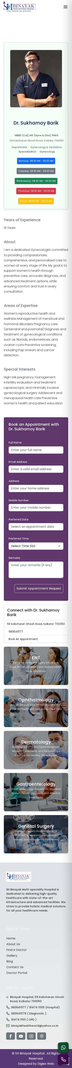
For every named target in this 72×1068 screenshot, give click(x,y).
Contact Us (14, 967)
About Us (13, 944)
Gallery (11, 955)
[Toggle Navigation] (65, 7)
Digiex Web (45, 1063)
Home (10, 938)
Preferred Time (19, 539)
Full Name (15, 442)
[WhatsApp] (63, 1047)
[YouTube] (21, 1036)
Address (14, 481)
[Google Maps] (41, 1036)
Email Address (18, 462)
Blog (9, 961)
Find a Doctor (16, 950)
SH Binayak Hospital (30, 1053)
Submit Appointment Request (39, 588)
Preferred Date (18, 519)
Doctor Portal (16, 973)
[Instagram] (31, 1036)
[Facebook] (10, 1036)
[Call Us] (63, 1059)
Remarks (14, 558)
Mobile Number (19, 500)
